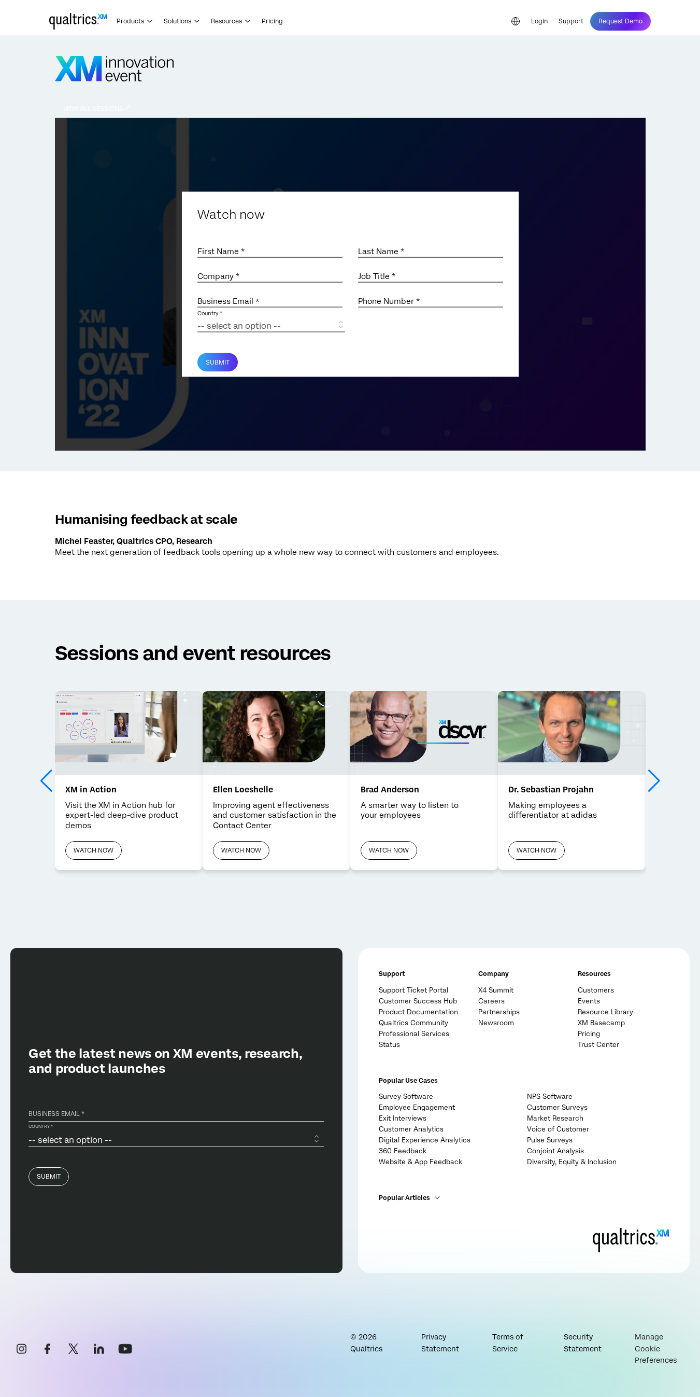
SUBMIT (218, 362)
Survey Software (406, 1096)
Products (130, 21)
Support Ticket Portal (413, 990)
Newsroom (496, 1023)
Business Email (228, 301)
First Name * (221, 251)
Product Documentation (418, 1012)
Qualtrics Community (413, 1023)
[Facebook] (47, 1349)
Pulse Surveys (550, 1140)
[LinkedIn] (99, 1349)
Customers (596, 990)
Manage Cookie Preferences (656, 1348)
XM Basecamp (601, 1023)
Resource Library (605, 1012)
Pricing (272, 21)
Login (539, 21)
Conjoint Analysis (555, 1151)
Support (571, 21)
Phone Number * (389, 301)
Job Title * (376, 276)
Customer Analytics (411, 1129)
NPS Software (550, 1096)
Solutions (177, 21)
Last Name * (381, 251)
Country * (209, 313)
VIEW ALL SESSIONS (93, 109)
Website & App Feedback (420, 1162)
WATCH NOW (93, 850)
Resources (226, 21)
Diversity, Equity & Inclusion (572, 1162)
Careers (491, 1001)
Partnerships (499, 1012)
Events (589, 1001)
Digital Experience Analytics (424, 1140)
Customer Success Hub (418, 1001)
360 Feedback (402, 1151)
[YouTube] (125, 1349)
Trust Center (598, 1045)
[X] (73, 1349)
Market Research (555, 1118)
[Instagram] (21, 1349)
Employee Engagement (417, 1107)
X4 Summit (495, 990)
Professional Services (414, 1034)
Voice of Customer (558, 1129)
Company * (218, 276)
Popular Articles (404, 1198)
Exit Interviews (402, 1118)
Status (389, 1045)
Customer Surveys (557, 1107)
